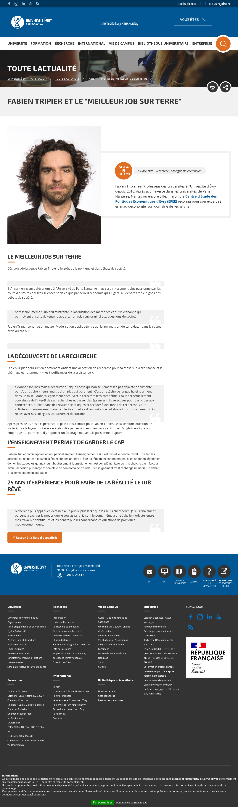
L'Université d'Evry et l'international (71, 691)
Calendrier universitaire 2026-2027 (25, 695)
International (91, 43)
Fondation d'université (155, 626)
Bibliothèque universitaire (163, 43)
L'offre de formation (17, 691)
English (56, 686)
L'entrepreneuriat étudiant (157, 680)
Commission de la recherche (67, 635)
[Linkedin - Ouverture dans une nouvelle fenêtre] (23, 4)
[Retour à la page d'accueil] (31, 21)
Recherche (64, 43)
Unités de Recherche (63, 622)
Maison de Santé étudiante (112, 653)
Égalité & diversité (16, 631)
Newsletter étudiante (18, 653)
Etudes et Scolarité (17, 709)
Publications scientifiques (66, 626)
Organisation (14, 622)
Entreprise (202, 43)
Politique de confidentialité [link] (131, 802)
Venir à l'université (17, 644)
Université (17, 43)
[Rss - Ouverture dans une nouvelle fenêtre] (37, 4)
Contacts (57, 718)
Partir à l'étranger (62, 695)
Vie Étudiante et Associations (113, 640)
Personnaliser (102, 802)
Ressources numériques (110, 700)
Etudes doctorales (62, 640)
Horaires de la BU (107, 691)
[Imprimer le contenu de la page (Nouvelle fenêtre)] (213, 87)
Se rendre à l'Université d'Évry (68, 709)
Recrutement (14, 635)
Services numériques (109, 635)
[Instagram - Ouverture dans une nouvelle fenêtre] (16, 4)
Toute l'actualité (67, 78)
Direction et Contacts (64, 662)
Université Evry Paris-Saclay (27, 78)
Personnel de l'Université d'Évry (69, 704)
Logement (103, 649)
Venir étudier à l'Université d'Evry (70, 700)
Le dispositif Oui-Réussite (20, 736)
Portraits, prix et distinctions (21, 640)
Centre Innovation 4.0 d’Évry (158, 684)
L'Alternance (13, 722)
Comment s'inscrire (17, 700)
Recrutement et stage (155, 675)
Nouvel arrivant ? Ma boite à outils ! (25, 704)
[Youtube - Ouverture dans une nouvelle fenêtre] (30, 4)
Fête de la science (62, 649)
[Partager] (225, 87)
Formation (41, 43)
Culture (102, 666)
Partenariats (59, 713)
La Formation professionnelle (159, 666)
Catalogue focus (106, 695)
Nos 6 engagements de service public (26, 626)
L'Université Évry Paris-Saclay (22, 617)
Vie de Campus (121, 43)
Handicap (103, 657)
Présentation (59, 617)
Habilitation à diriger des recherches (72, 644)
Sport (101, 662)
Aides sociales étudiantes (111, 644)
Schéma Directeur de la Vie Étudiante (26, 666)
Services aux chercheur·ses (67, 631)
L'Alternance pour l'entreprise (159, 671)
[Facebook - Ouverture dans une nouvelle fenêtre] (9, 4)
